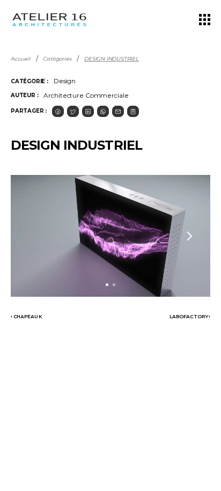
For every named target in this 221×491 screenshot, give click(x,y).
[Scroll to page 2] (115, 284)
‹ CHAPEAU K (26, 316)
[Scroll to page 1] (105, 284)
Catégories (57, 58)
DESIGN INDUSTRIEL (111, 58)
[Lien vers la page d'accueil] (49, 19)
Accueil (21, 58)
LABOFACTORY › (190, 316)
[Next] (189, 236)
